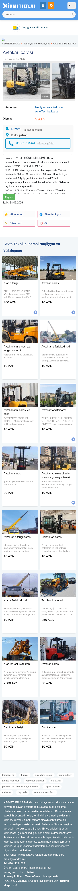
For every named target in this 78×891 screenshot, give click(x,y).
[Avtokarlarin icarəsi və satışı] (20, 387)
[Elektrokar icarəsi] (58, 514)
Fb (21, 872)
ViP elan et (16, 214)
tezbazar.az (8, 775)
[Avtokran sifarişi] (20, 704)
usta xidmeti (65, 775)
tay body (22, 792)
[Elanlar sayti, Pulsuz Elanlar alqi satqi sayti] (3, 39)
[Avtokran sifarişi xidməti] (58, 324)
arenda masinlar (10, 780)
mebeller (6, 792)
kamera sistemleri (35, 780)
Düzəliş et (16, 223)
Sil (46, 223)
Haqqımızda (50, 876)
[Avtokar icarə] (58, 704)
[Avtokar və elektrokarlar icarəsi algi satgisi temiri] (58, 451)
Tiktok (30, 872)
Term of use (32, 876)
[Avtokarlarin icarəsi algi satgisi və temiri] (20, 324)
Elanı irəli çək (52, 214)
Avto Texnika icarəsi (64, 43)
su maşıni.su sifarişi (44, 792)
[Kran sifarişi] (20, 260)
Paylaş (9, 197)
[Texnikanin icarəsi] (58, 578)
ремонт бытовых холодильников (20, 786)
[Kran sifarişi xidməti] (20, 578)
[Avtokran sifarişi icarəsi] (20, 514)
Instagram (10, 872)
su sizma (56, 780)
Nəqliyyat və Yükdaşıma (36, 43)
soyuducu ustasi (43, 775)
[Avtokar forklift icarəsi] (58, 387)
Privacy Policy (13, 876)
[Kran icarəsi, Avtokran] (20, 641)
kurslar (24, 775)
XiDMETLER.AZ (11, 43)
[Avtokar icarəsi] (58, 260)
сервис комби (52, 786)
